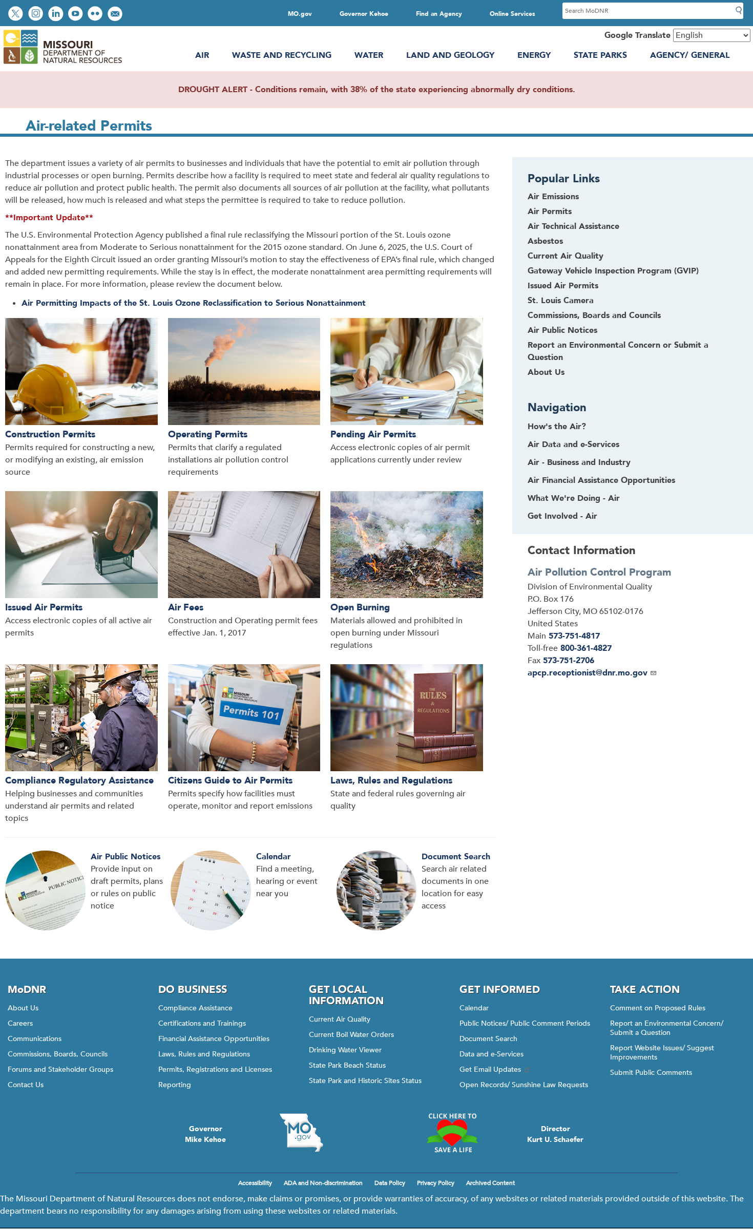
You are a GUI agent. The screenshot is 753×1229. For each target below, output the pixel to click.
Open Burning (360, 607)
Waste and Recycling (281, 55)
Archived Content (490, 1183)
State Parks (600, 55)
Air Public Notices (125, 856)
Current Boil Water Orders (351, 1035)
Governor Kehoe (364, 14)
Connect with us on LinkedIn (57, 14)
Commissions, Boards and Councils (594, 315)
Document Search (456, 856)
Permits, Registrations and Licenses (215, 1069)
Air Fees (185, 607)
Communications (34, 1039)
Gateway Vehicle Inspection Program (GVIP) (613, 271)
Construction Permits (50, 434)
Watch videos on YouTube (76, 14)
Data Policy (389, 1183)
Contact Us (26, 1085)
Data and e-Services (491, 1054)
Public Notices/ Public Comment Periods (524, 1023)
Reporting (174, 1085)
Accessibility (255, 1183)
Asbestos (545, 241)
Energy (534, 55)
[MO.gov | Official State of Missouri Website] (301, 1132)
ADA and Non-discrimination (323, 1183)
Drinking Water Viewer (345, 1050)
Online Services (512, 14)
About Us (546, 372)
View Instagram (37, 14)
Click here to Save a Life (451, 1132)
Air (202, 55)
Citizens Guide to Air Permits (230, 780)
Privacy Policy (435, 1183)
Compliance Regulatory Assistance (79, 780)
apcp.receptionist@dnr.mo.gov (587, 673)
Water (368, 55)
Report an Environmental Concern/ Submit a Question (666, 1028)
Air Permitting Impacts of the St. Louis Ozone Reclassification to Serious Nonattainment (194, 303)
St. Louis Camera (561, 300)
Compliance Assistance (195, 1008)
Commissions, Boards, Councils (58, 1054)
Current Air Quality (565, 256)
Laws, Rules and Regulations (391, 780)
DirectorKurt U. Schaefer (555, 1134)
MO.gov (300, 14)
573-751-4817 (574, 636)
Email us (116, 14)
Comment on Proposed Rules (657, 1008)
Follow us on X (17, 14)
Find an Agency (439, 14)
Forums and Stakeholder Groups (60, 1069)
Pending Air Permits (373, 434)
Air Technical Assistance (573, 226)
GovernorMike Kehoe (205, 1134)
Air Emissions (553, 196)
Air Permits (550, 211)
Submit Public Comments (651, 1072)
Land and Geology (450, 55)
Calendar (273, 856)
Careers (20, 1023)
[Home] (62, 64)
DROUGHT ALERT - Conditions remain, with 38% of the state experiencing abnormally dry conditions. (376, 89)
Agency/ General (690, 55)
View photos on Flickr (96, 14)
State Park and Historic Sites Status (365, 1081)
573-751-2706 (568, 660)
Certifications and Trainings (202, 1023)
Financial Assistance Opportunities (213, 1039)
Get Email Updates (490, 1069)
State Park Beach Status (347, 1065)
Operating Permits (207, 434)
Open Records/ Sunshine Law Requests (523, 1085)
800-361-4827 (586, 648)
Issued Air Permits (43, 607)
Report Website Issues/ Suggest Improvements (662, 1052)
